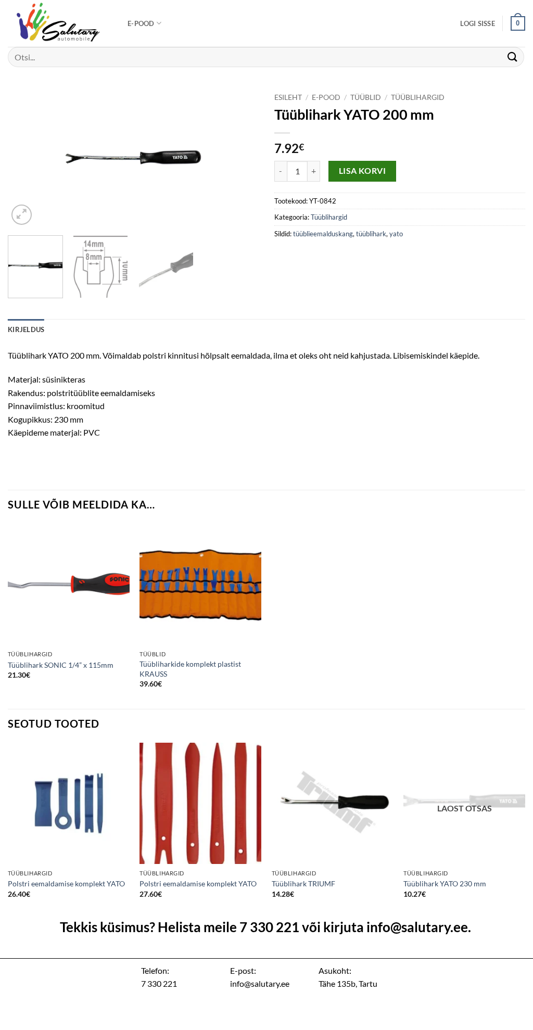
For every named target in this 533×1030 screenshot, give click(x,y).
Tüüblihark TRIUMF (303, 883)
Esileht (288, 97)
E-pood (141, 23)
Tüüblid (365, 97)
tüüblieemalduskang (323, 234)
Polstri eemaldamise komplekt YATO (66, 883)
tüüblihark (371, 234)
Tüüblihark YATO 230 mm (444, 883)
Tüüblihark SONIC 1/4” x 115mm (60, 664)
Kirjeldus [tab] (26, 329)
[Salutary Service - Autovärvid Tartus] (60, 23)
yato (396, 234)
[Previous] (26, 157)
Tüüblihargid (418, 97)
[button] (477, 23)
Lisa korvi (362, 170)
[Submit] (512, 57)
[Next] (240, 157)
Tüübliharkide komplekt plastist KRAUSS (190, 668)
